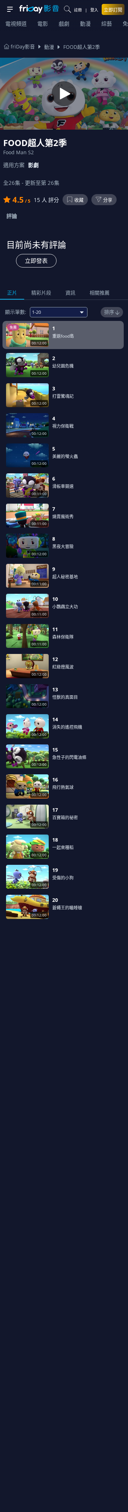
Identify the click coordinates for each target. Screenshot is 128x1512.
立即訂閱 (113, 9)
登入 (94, 9)
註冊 (78, 9)
